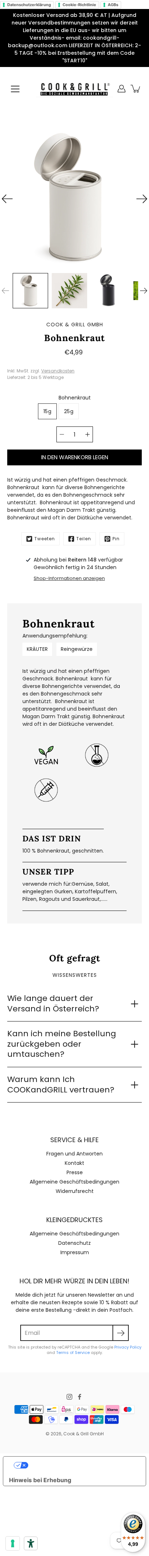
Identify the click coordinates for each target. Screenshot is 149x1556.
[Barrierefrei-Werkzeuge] (31, 1543)
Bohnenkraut (75, 397)
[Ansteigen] (87, 434)
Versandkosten (57, 371)
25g (68, 411)
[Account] (121, 88)
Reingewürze (77, 649)
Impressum (74, 1252)
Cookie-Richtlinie (79, 4)
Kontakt (74, 1163)
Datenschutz (74, 1243)
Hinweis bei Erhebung (40, 1480)
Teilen (83, 539)
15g (47, 411)
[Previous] (7, 199)
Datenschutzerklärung (29, 4)
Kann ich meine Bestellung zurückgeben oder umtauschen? (61, 1044)
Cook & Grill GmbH (83, 1434)
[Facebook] (79, 1397)
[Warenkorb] (136, 88)
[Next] (142, 199)
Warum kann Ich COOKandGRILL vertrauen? (60, 1084)
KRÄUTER (37, 649)
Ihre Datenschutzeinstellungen (81, 1465)
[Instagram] (69, 1397)
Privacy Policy (127, 1347)
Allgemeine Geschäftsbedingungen (74, 1181)
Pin (116, 539)
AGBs (113, 4)
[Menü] (15, 89)
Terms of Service (73, 1352)
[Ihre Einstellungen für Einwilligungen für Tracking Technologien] (13, 1543)
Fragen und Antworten (74, 1153)
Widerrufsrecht (75, 1191)
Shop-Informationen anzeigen (69, 578)
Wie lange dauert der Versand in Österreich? (53, 1003)
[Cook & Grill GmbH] (74, 89)
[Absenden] (120, 1333)
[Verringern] (61, 434)
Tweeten (44, 539)
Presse (75, 1172)
